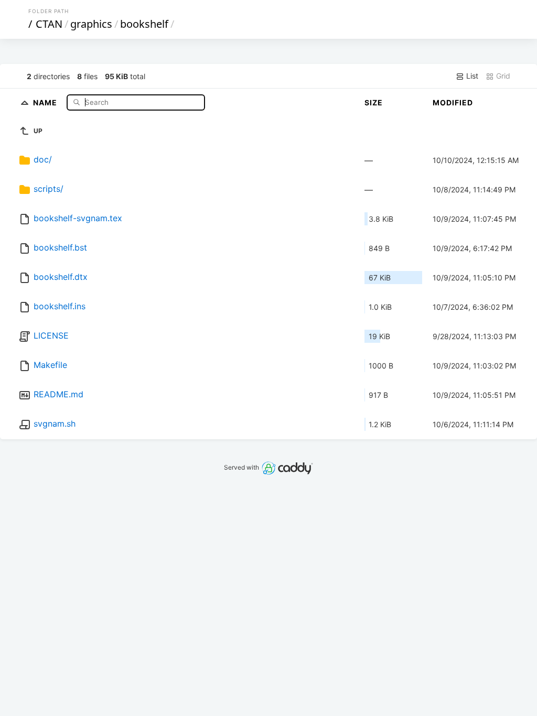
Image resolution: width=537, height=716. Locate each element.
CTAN (49, 24)
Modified (453, 102)
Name (46, 101)
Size (373, 102)
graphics (91, 24)
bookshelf (144, 24)
